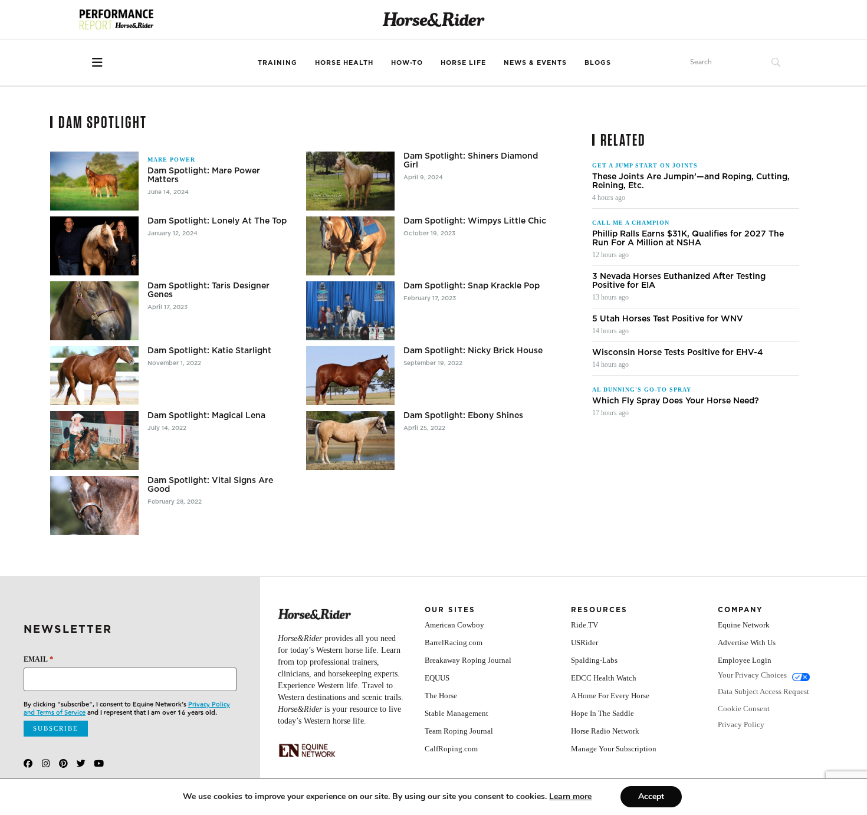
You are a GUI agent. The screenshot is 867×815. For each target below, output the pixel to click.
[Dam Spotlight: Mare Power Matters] (94, 181)
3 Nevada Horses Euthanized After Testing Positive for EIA (679, 281)
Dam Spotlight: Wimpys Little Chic (474, 220)
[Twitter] (81, 763)
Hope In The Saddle (602, 713)
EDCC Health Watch (603, 677)
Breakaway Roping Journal (468, 660)
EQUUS (437, 677)
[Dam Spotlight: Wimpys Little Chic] (350, 245)
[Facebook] (28, 763)
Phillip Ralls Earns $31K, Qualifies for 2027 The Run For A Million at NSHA (688, 238)
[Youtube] (98, 763)
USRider (584, 642)
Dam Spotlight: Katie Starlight (209, 350)
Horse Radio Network (605, 731)
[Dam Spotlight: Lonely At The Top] (94, 245)
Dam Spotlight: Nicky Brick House (473, 350)
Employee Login (744, 660)
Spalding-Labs (594, 660)
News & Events (535, 62)
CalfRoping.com (451, 748)
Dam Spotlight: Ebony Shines (463, 415)
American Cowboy (454, 624)
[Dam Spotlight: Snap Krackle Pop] (350, 310)
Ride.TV (584, 624)
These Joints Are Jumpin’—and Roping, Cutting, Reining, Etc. (691, 181)
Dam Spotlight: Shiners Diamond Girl (470, 160)
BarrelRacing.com (453, 642)
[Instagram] (45, 763)
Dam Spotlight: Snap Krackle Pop (471, 285)
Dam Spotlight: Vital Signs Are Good (210, 485)
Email (39, 659)
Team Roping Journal (459, 731)
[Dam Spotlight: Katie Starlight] (94, 375)
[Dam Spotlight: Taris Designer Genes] (94, 310)
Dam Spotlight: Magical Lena (206, 415)
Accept (651, 796)
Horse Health (344, 62)
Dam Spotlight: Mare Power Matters (203, 175)
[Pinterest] (63, 763)
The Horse (441, 695)
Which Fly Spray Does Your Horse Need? (675, 400)
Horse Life (463, 62)
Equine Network (744, 624)
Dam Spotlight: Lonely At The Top (217, 220)
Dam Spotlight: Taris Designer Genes (208, 290)
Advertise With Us (747, 642)
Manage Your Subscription (613, 748)
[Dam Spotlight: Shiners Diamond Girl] (350, 181)
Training (277, 62)
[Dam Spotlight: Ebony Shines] (350, 440)
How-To (407, 62)
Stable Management (456, 713)
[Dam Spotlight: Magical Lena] (94, 440)
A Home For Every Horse (610, 695)
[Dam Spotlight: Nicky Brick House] (350, 375)
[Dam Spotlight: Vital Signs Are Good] (94, 505)
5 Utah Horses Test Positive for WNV (667, 318)
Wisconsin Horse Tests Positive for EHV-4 (677, 352)
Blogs (597, 62)
